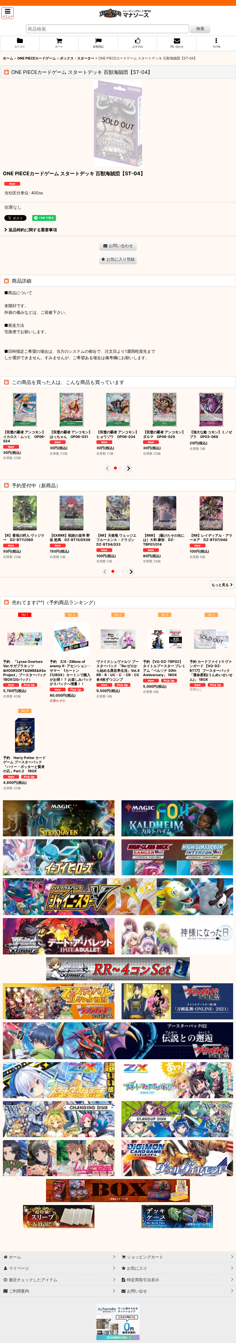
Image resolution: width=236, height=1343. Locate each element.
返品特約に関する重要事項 (33, 229)
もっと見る (220, 585)
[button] (7, 13)
